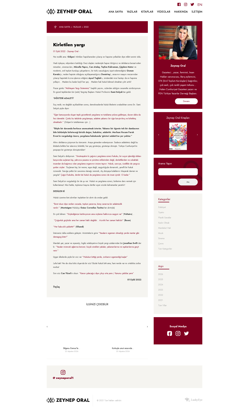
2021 (160, 300)
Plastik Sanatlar (164, 217)
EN (200, 4)
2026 (160, 274)
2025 (160, 279)
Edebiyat (162, 207)
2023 (160, 290)
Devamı (186, 101)
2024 (160, 284)
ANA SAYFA (116, 12)
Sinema (161, 238)
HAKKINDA (181, 12)
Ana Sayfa (64, 27)
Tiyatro (161, 212)
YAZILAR (132, 12)
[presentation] (47, 326)
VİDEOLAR (163, 12)
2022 (86, 27)
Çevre (161, 243)
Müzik (160, 233)
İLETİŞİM (197, 12)
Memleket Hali (164, 228)
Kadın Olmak (163, 223)
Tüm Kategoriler (165, 249)
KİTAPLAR (147, 12)
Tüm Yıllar (162, 305)
